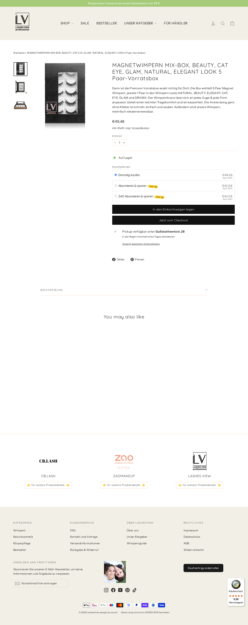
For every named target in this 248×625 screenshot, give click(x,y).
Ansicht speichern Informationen (141, 244)
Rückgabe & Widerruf (84, 550)
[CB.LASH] (48, 461)
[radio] (116, 175)
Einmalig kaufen (129, 175)
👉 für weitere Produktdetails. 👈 (48, 485)
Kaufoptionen (121, 167)
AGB (186, 543)
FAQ (73, 530)
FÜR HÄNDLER (176, 23)
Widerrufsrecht (194, 550)
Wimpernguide (137, 543)
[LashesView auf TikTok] (134, 590)
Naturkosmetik (23, 536)
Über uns (133, 530)
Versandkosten (140, 128)
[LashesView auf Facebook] (113, 590)
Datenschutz (192, 536)
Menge (117, 136)
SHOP (65, 23)
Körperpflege (22, 543)
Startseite (19, 52)
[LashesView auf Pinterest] (127, 590)
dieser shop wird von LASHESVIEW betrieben (145, 612)
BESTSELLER (106, 23)
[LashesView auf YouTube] (120, 590)
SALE (85, 23)
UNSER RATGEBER (139, 23)
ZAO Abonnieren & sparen (141, 196)
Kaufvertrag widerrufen (203, 568)
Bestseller (19, 550)
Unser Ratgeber (137, 536)
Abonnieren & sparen (137, 186)
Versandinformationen (85, 543)
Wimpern (19, 530)
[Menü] (242, 580)
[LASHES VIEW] (200, 461)
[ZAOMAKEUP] (124, 461)
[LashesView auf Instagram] (106, 590)
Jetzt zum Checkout (173, 220)
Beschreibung (51, 289)
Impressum (191, 530)
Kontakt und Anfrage (84, 536)
